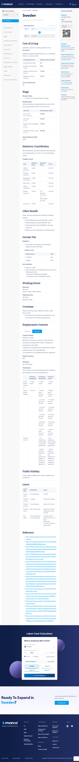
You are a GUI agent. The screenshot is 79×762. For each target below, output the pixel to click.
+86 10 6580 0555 (66, 22)
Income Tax (7, 49)
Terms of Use (4, 758)
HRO (25, 732)
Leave (5, 71)
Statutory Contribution (10, 40)
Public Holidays (8, 66)
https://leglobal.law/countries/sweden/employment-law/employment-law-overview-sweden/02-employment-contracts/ (41, 556)
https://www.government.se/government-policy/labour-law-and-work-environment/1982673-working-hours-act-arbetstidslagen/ (41, 596)
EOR (25, 729)
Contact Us (62, 703)
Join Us (54, 744)
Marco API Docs (42, 737)
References (7, 75)
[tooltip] (49, 656)
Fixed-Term (27, 331)
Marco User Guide (43, 734)
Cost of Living (8, 32)
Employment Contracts (11, 62)
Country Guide (27, 10)
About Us (55, 741)
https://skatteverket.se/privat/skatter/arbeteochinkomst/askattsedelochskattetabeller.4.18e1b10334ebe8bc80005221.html (41, 549)
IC (24, 726)
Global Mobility (28, 744)
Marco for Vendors (55, 731)
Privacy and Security (41, 730)
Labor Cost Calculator (10, 79)
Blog (39, 746)
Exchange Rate (8, 28)
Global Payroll (28, 736)
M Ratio (31, 670)
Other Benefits (8, 45)
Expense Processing (27, 740)
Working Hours (8, 53)
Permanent (37, 331)
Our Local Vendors (55, 726)
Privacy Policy (16, 758)
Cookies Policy (29, 758)
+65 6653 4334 (66, 17)
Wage (5, 36)
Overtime (6, 58)
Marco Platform (43, 726)
